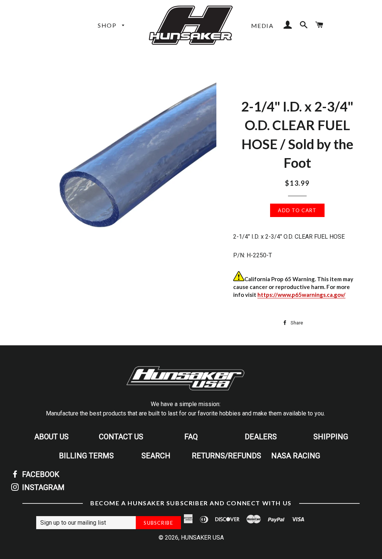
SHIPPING (330, 436)
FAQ (191, 436)
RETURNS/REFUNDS (226, 455)
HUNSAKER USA (202, 537)
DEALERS (261, 436)
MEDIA (262, 25)
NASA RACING (295, 455)
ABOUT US (51, 436)
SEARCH (155, 455)
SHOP (108, 25)
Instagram (42, 487)
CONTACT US (121, 436)
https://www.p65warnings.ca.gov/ (301, 294)
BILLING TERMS (86, 455)
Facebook (39, 474)
